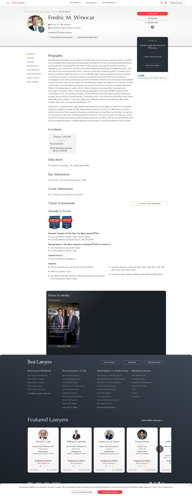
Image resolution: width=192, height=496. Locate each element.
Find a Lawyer (28, 12)
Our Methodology (138, 379)
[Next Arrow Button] (160, 449)
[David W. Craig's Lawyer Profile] (43, 437)
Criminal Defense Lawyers (106, 389)
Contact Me (152, 14)
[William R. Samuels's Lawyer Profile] (76, 437)
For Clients (75, 3)
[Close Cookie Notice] (190, 485)
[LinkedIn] (159, 483)
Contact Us (136, 396)
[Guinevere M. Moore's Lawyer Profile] (109, 437)
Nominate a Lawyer (139, 386)
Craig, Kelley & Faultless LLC (43, 446)
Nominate (132, 362)
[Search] (162, 3)
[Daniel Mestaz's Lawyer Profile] (142, 437)
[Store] (165, 3)
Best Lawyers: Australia (36, 382)
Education (30, 62)
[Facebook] (151, 483)
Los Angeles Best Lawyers (71, 379)
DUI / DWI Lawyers (104, 393)
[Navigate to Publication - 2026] (63, 325)
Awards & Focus (33, 78)
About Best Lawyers (139, 375)
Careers (134, 393)
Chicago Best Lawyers (70, 382)
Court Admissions (33, 70)
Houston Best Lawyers (70, 389)
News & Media (32, 82)
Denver (54, 12)
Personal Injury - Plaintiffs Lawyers (109, 375)
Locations (30, 58)
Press (134, 389)
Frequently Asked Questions (142, 382)
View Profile (33, 470)
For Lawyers (91, 3)
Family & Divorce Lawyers (106, 386)
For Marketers (108, 3)
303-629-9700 (57, 144)
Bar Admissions (32, 66)
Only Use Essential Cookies (82, 492)
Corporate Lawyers (104, 396)
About (30, 483)
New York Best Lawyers (70, 375)
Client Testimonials (34, 74)
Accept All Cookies (110, 492)
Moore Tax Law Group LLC (109, 446)
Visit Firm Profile (153, 65)
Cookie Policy (156, 487)
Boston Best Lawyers (70, 400)
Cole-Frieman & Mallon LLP (76, 446)
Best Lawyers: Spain (35, 386)
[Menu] (8, 3)
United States (39, 12)
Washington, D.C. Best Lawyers (73, 386)
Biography (31, 54)
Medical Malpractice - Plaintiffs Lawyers (111, 379)
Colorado (47, 12)
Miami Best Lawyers (69, 403)
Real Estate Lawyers (104, 403)
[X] (163, 483)
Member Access (154, 362)
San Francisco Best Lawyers (72, 396)
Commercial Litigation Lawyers (108, 400)
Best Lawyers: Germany (36, 389)
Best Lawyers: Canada (36, 379)
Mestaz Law (142, 446)
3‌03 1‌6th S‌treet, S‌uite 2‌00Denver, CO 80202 (62, 149)
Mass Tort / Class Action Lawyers (109, 382)
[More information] (48, 463)
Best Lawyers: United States (38, 375)
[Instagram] (155, 483)
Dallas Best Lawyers (69, 393)
